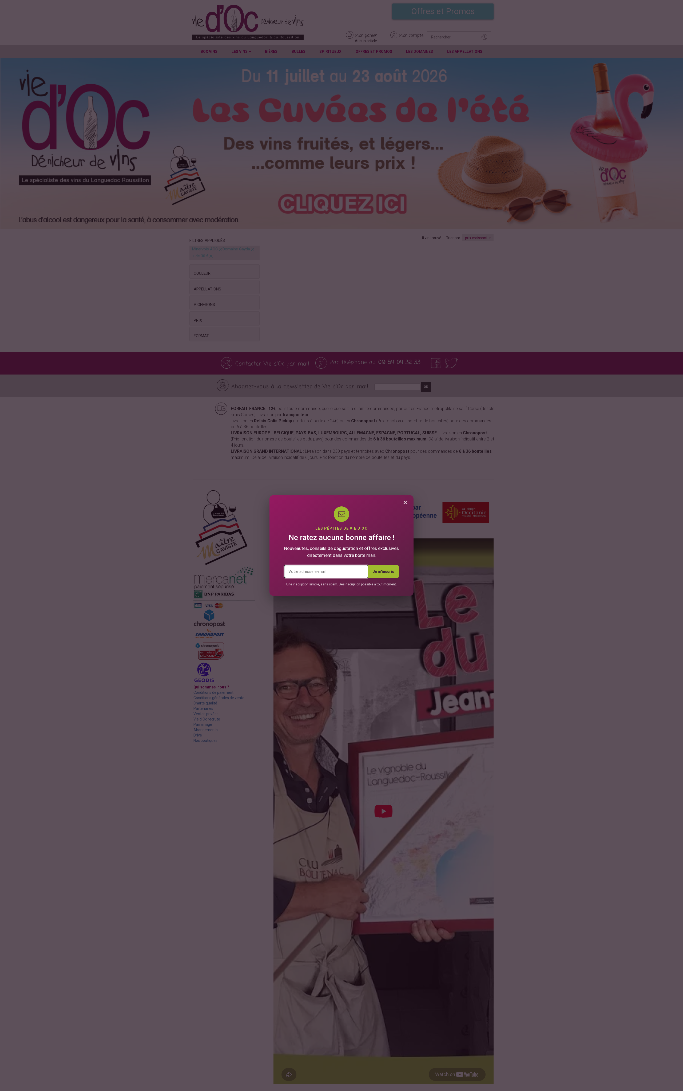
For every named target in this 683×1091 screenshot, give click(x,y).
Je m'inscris (383, 571)
